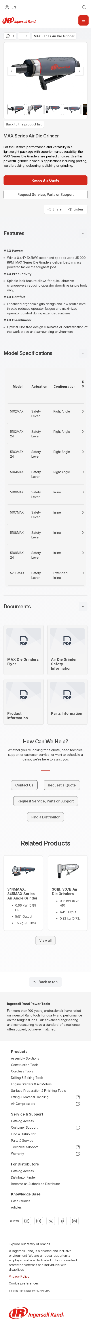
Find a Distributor (23, 1134)
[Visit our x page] (50, 1221)
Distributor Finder (23, 1177)
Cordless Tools (22, 1071)
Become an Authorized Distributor (35, 1184)
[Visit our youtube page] (27, 1221)
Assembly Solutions (25, 1058)
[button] (45, 233)
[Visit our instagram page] (38, 1221)
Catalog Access (22, 1121)
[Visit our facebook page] (62, 1221)
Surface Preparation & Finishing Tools (38, 1090)
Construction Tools (24, 1065)
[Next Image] (79, 71)
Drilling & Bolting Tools (27, 1078)
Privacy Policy (19, 1276)
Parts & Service (22, 1140)
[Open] (83, 20)
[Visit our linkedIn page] (74, 1221)
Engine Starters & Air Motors (31, 1084)
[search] (84, 7)
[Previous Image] (11, 71)
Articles (16, 1207)
